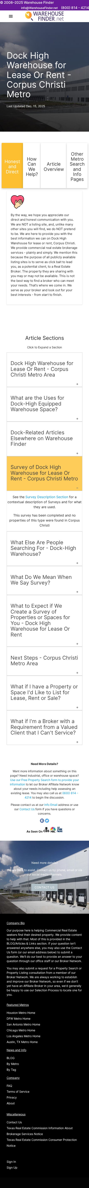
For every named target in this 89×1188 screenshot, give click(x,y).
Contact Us (27, 809)
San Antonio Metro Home (23, 1024)
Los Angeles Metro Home (23, 1036)
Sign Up (12, 1167)
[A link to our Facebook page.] (42, 821)
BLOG (10, 1058)
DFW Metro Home (18, 1018)
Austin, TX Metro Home (22, 1042)
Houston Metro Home (21, 1012)
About (11, 1103)
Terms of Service (18, 1091)
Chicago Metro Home (21, 1030)
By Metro (13, 1064)
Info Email (50, 804)
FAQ (9, 1085)
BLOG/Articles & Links (21, 943)
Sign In (11, 1161)
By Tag (11, 1069)
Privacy (12, 1097)
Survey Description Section (46, 497)
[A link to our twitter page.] (47, 821)
